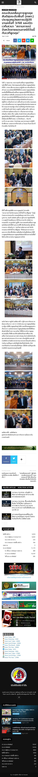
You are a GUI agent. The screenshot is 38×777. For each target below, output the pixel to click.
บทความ (5, 545)
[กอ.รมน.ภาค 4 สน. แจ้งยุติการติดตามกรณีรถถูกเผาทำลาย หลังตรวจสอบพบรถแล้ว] (6, 494)
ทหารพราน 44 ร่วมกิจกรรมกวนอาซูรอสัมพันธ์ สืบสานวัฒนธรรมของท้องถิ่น (23, 720)
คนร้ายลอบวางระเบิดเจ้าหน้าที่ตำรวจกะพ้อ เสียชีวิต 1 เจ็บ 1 (10, 475)
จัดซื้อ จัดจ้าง (6, 534)
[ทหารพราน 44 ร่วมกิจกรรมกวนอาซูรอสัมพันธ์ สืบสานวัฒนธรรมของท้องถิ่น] (6, 721)
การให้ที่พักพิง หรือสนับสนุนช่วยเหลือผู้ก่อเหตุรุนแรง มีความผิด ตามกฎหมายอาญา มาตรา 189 (24, 729)
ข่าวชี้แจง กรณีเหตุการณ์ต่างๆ (5, 496)
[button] (35, 2)
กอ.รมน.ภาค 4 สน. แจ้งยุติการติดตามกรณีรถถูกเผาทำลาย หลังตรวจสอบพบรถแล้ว (23, 495)
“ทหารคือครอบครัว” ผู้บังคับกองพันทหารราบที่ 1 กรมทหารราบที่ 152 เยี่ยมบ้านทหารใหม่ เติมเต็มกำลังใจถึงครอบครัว (27, 477)
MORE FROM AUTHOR (25, 488)
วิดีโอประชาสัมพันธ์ (10, 556)
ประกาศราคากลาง (10, 540)
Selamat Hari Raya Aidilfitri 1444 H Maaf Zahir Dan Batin (23, 711)
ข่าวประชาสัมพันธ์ (19, 7)
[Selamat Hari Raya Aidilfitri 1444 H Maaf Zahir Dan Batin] (6, 712)
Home (3, 7)
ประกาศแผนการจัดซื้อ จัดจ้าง (13, 542)
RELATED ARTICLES (9, 488)
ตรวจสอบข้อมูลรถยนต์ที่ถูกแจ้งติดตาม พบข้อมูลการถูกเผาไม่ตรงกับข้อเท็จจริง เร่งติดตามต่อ (23, 516)
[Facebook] (19, 697)
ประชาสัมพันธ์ (10, 7)
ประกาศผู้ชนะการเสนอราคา (13, 537)
